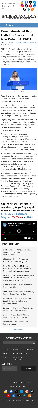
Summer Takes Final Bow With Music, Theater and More (17, 286)
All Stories (5, 349)
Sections (9, 25)
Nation (26, 353)
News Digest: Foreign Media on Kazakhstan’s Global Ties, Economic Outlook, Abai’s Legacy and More (17, 268)
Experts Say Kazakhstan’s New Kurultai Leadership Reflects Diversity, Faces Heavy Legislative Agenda (18, 277)
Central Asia (28, 349)
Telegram (6, 217)
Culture (4, 353)
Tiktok (30, 217)
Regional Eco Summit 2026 (17, 358)
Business (16, 349)
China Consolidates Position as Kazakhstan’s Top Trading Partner (16, 260)
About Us (26, 387)
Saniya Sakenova (8, 43)
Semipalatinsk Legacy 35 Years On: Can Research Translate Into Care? (18, 309)
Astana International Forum (26, 43)
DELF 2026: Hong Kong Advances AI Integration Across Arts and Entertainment (17, 252)
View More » (19, 330)
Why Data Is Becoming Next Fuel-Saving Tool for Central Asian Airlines (18, 292)
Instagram (21, 213)
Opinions (5, 357)
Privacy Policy (14, 387)
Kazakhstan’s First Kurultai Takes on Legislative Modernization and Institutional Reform (17, 301)
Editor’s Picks (17, 353)
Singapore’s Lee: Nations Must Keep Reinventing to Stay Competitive (17, 316)
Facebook (9, 213)
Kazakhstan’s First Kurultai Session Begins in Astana (17, 323)
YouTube (17, 217)
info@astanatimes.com (24, 400)
